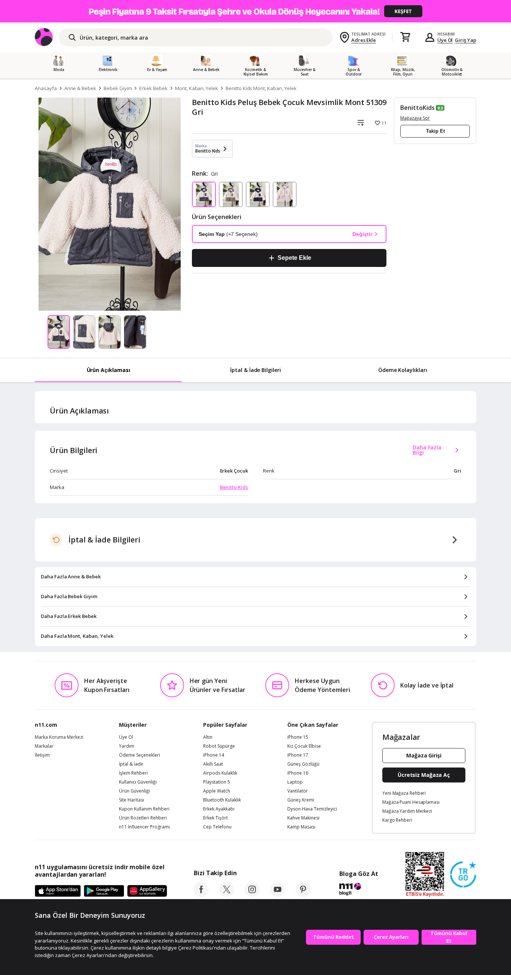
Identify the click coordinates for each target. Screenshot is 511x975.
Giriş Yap (465, 40)
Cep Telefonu (217, 827)
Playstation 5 (216, 782)
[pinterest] (303, 895)
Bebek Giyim (118, 88)
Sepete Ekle (294, 258)
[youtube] (277, 895)
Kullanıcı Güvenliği (138, 782)
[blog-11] (358, 890)
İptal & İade (131, 764)
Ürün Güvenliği (134, 791)
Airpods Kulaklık (220, 773)
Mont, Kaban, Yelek (196, 88)
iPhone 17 (297, 755)
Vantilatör (297, 791)
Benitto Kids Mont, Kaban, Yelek (261, 88)
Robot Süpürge (219, 746)
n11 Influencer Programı (144, 827)
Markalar (44, 746)
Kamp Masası (301, 827)
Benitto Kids (234, 487)
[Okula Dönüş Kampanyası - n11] (255, 11)
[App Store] (58, 891)
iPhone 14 (213, 755)
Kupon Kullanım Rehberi (144, 809)
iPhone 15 (297, 737)
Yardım (126, 746)
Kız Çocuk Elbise (304, 746)
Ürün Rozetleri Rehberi (143, 818)
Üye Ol (445, 40)
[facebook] (201, 895)
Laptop (295, 782)
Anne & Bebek (80, 88)
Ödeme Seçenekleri (139, 755)
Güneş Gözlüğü (303, 764)
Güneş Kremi (300, 800)
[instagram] (252, 895)
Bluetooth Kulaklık (222, 800)
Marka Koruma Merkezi (59, 737)
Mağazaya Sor (415, 118)
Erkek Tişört (215, 818)
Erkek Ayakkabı (219, 809)
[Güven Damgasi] (463, 874)
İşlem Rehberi (133, 773)
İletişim (42, 755)
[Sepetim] (405, 37)
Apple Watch (216, 791)
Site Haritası (131, 800)
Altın (207, 737)
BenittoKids (417, 107)
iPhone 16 (297, 773)
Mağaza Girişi (423, 755)
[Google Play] (104, 891)
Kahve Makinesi (303, 818)
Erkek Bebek (153, 88)
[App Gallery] (147, 891)
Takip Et (435, 131)
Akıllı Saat (213, 764)
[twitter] (226, 895)
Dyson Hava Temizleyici (312, 809)
